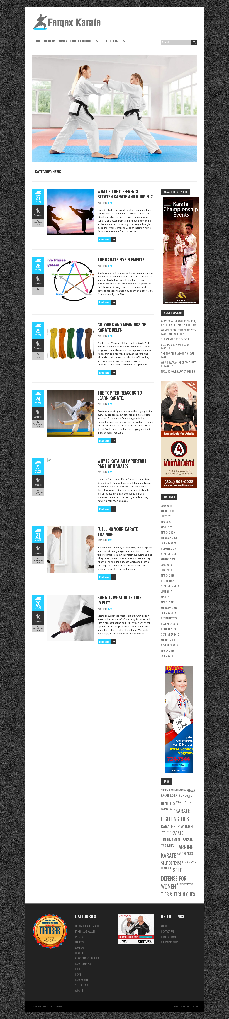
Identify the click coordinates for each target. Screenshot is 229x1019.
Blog (104, 41)
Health (79, 953)
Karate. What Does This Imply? (120, 599)
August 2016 (168, 640)
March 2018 (167, 575)
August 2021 (168, 511)
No (38, 210)
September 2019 (170, 554)
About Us (49, 41)
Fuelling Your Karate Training (118, 531)
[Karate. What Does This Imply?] (70, 596)
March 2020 (168, 532)
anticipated (165, 789)
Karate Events (183, 802)
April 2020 (167, 527)
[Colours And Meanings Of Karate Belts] (70, 323)
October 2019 (169, 548)
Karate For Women (177, 826)
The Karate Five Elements (121, 259)
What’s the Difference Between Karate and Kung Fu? (125, 194)
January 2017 (168, 613)
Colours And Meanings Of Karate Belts (122, 327)
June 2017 (166, 591)
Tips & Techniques (178, 894)
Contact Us (117, 41)
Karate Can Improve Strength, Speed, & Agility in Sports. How (179, 323)
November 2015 (169, 645)
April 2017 (167, 597)
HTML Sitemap (169, 937)
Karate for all (83, 964)
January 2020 (168, 543)
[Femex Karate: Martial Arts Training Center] (66, 16)
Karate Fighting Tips (84, 41)
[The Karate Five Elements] (70, 258)
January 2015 (168, 656)
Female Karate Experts (178, 792)
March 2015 (167, 650)
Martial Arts (184, 853)
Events (79, 937)
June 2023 (166, 505)
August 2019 (168, 559)
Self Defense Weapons (184, 883)
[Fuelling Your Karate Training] (70, 528)
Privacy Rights (170, 942)
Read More (104, 239)
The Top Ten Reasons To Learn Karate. (120, 395)
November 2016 (169, 624)
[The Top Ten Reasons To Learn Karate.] (70, 391)
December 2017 (169, 581)
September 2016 (170, 634)
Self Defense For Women (173, 878)
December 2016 (169, 618)
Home (37, 41)
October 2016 (169, 629)
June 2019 (166, 564)
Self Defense (171, 863)
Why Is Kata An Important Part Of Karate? (122, 463)
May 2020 (166, 522)
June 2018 (166, 570)
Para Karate (81, 980)
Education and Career (87, 926)
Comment (38, 215)
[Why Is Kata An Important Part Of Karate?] (70, 460)
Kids (77, 969)
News (110, 203)
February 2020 (169, 538)
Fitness (79, 942)
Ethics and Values (85, 931)
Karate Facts (168, 808)
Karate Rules (166, 831)
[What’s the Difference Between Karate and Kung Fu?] (70, 190)
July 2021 (166, 516)
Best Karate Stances (178, 789)
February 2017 (169, 607)
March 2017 (167, 602)
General (79, 947)
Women (62, 41)
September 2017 (170, 586)
